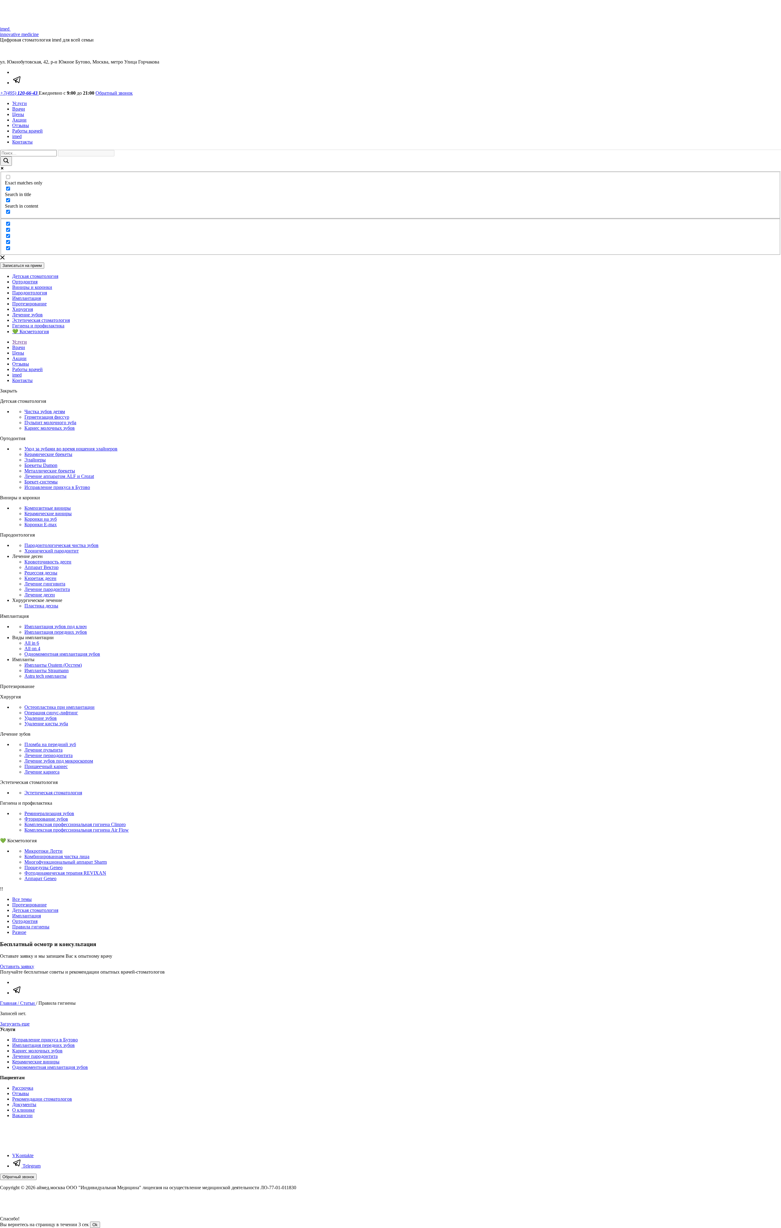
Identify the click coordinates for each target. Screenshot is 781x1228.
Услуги (19, 103)
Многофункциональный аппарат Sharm (65, 862)
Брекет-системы (41, 481)
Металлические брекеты (49, 470)
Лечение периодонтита (48, 755)
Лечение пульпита (43, 749)
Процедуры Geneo (43, 867)
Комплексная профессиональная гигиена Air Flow (76, 830)
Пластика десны (41, 605)
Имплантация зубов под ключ (55, 626)
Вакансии (22, 1115)
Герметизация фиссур (46, 417)
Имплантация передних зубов (55, 632)
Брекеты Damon (40, 465)
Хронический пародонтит (51, 550)
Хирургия (22, 309)
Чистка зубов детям (44, 411)
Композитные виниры (47, 508)
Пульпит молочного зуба (50, 422)
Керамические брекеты (48, 454)
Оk (95, 1225)
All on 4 (32, 648)
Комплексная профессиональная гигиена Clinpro (75, 824)
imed (17, 136)
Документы (24, 1104)
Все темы (22, 899)
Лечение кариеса (41, 771)
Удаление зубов (40, 718)
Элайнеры (35, 459)
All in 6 (31, 643)
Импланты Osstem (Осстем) (53, 665)
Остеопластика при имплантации (59, 707)
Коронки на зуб (40, 519)
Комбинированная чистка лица (56, 856)
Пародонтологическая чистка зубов (61, 545)
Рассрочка (22, 1088)
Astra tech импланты (45, 676)
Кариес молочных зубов (49, 428)
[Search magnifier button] (6, 161)
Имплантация (26, 298)
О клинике (23, 1110)
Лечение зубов (27, 314)
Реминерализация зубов (49, 813)
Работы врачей (27, 130)
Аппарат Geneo (40, 878)
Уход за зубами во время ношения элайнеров (70, 448)
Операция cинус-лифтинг (51, 712)
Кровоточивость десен (47, 561)
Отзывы (20, 125)
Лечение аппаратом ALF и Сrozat (59, 476)
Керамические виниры (48, 513)
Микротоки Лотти (43, 851)
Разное (19, 932)
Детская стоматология (35, 276)
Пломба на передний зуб (50, 744)
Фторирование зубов (46, 819)
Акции (19, 119)
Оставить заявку (17, 966)
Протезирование (29, 303)
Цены (18, 114)
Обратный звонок (114, 93)
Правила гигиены (30, 926)
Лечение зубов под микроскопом (58, 760)
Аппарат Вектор (41, 567)
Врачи (18, 108)
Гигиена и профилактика (38, 325)
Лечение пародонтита (47, 589)
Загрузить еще (15, 1023)
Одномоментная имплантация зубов (62, 654)
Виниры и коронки (32, 287)
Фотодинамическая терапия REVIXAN (65, 873)
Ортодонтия (25, 281)
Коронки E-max (40, 524)
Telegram (31, 1165)
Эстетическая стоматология (41, 320)
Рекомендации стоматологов (42, 1099)
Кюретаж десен (40, 578)
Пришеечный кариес (46, 766)
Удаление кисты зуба (46, 723)
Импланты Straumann (46, 670)
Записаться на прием (22, 265)
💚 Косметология (30, 331)
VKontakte (23, 1155)
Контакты (22, 141)
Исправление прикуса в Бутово (57, 487)
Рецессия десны (40, 572)
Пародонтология (29, 292)
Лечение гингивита (44, 583)
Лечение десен (39, 594)
